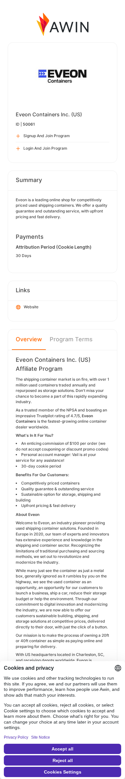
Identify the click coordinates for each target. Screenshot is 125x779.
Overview (29, 339)
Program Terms (71, 339)
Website (31, 306)
